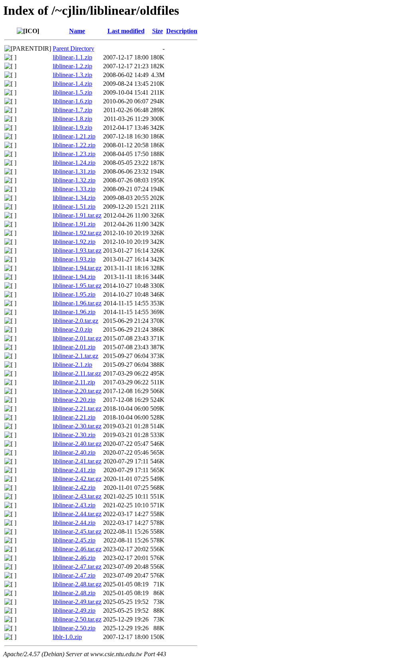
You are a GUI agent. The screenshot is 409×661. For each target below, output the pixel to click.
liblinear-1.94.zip (74, 276)
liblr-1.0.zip (67, 636)
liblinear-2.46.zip (74, 557)
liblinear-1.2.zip (72, 66)
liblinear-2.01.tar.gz (77, 338)
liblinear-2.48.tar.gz (77, 584)
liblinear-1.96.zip (74, 312)
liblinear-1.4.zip (72, 83)
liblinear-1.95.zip (74, 294)
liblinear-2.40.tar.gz (77, 443)
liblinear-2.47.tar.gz (77, 566)
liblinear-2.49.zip (74, 610)
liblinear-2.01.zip (74, 347)
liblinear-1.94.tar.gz (77, 268)
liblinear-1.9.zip (72, 127)
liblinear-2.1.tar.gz (75, 355)
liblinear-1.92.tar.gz (77, 233)
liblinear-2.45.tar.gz (77, 531)
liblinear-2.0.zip (72, 329)
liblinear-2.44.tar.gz (77, 514)
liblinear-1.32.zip (74, 180)
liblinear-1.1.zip (72, 57)
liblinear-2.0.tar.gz (75, 320)
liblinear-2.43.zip (74, 505)
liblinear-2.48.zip (74, 593)
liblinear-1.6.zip (72, 101)
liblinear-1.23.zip (74, 153)
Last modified (126, 31)
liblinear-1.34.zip (74, 197)
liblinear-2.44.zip (74, 522)
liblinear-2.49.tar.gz (77, 601)
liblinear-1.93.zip (74, 259)
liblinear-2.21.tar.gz (77, 408)
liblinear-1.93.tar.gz (77, 250)
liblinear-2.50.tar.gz (77, 619)
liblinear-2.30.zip (74, 434)
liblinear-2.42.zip (74, 487)
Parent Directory (73, 48)
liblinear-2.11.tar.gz (77, 373)
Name (77, 31)
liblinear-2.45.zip (74, 540)
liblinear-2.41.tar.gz (77, 461)
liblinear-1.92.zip (74, 241)
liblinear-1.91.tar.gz (77, 215)
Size (157, 31)
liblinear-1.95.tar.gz (77, 285)
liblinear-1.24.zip (74, 162)
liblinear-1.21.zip (74, 136)
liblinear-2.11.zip (74, 382)
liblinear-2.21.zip (74, 417)
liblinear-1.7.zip (72, 110)
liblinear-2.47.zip (74, 575)
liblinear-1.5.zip (72, 92)
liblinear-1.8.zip (72, 118)
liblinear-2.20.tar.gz (77, 391)
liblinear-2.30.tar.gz (77, 426)
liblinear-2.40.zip (74, 452)
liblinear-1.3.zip (72, 74)
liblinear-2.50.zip (74, 628)
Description (181, 31)
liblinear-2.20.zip (74, 399)
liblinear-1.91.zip (74, 224)
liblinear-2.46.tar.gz (77, 549)
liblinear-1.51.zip (74, 206)
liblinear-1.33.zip (74, 189)
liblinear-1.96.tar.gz (77, 303)
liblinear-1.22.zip (74, 145)
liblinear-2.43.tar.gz (77, 496)
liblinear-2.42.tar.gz (77, 478)
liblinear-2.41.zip (74, 470)
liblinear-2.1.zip (72, 364)
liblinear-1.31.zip (74, 171)
